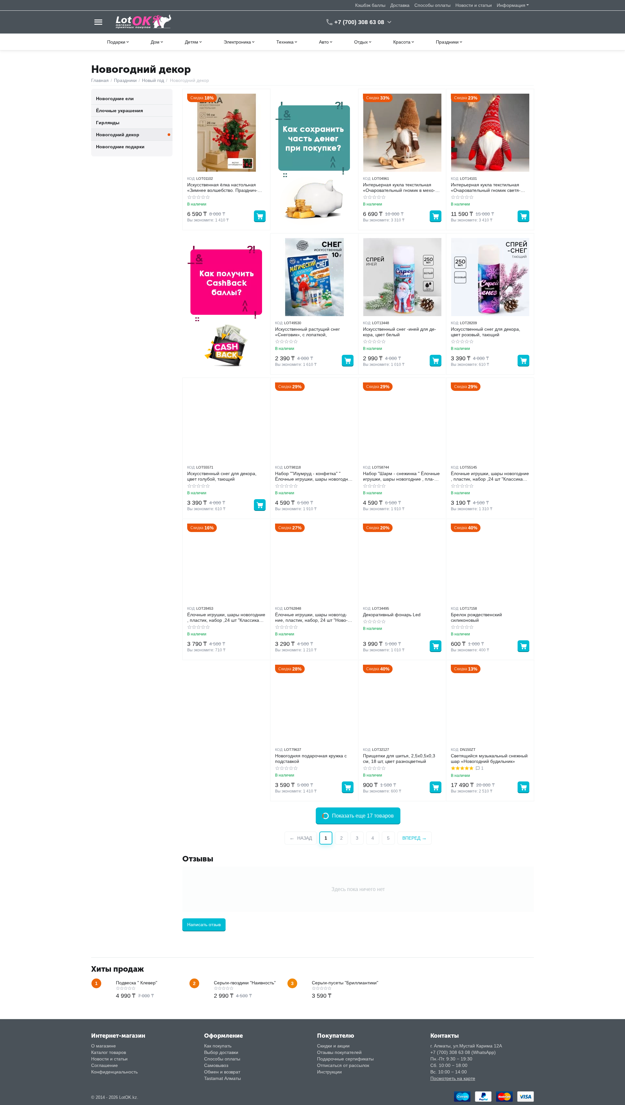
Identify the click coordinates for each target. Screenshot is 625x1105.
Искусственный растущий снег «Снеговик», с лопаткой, (307, 331)
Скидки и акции (333, 1045)
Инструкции (329, 1071)
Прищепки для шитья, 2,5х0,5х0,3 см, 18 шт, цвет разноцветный (399, 758)
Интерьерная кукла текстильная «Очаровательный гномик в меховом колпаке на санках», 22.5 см (399, 187)
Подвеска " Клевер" (136, 982)
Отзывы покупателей (339, 1052)
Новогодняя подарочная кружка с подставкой (311, 758)
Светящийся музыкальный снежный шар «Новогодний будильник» (489, 758)
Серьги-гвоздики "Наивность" (245, 982)
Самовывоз (216, 1065)
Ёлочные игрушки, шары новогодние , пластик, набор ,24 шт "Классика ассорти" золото (226, 617)
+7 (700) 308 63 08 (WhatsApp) (463, 1052)
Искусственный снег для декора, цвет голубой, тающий (222, 476)
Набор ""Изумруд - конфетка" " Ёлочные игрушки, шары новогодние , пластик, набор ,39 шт (314, 476)
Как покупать (217, 1045)
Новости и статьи (473, 5)
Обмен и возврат (222, 1071)
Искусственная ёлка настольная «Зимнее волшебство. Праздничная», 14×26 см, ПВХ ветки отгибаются (222, 187)
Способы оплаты (432, 5)
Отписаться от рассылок (343, 1065)
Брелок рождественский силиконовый (476, 617)
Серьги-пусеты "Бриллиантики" (345, 982)
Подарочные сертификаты (345, 1058)
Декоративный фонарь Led (392, 614)
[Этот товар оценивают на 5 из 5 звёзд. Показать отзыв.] (462, 768)
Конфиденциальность (114, 1071)
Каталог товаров (108, 1052)
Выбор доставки (221, 1052)
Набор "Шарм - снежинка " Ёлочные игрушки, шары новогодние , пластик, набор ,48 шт (401, 476)
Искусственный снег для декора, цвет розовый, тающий (485, 331)
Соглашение (104, 1065)
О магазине (103, 1045)
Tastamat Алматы (222, 1078)
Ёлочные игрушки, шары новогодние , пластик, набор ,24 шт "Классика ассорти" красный (490, 476)
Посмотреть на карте (452, 1078)
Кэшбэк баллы (370, 5)
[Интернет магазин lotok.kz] (143, 21)
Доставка (400, 5)
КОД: (191, 178)
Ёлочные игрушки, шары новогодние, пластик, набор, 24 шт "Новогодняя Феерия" (311, 617)
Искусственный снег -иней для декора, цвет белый (399, 331)
